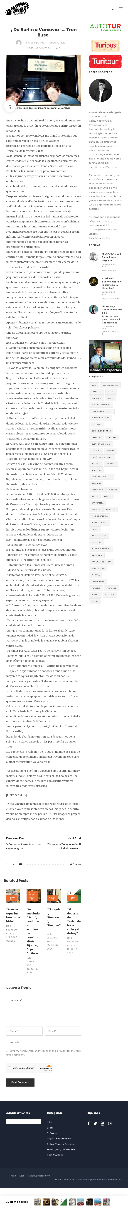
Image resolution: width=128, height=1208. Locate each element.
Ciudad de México (100, 418)
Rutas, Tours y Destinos (32, 896)
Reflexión (96, 542)
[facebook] (88, 1123)
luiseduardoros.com (39, 1175)
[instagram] (109, 1123)
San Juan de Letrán (101, 562)
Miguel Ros (97, 490)
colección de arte (101, 431)
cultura (112, 437)
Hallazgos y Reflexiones (61, 1149)
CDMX (110, 398)
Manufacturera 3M (101, 477)
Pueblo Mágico (99, 536)
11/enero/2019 (57, 42)
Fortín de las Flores (102, 457)
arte (94, 385)
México (107, 496)
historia (96, 464)
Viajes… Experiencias (59, 1138)
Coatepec (96, 424)
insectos (96, 470)
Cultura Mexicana (101, 444)
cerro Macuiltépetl (102, 411)
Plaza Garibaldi (100, 522)
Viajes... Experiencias (38, 47)
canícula (96, 398)
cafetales (97, 392)
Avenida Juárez (110, 385)
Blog (50, 1127)
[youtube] (102, 1123)
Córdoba (96, 450)
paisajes (110, 509)
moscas (113, 490)
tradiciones (98, 581)
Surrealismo (98, 568)
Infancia (111, 464)
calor (111, 392)
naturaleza (98, 503)
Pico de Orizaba (100, 516)
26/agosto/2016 (110, 298)
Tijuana (96, 575)
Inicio (50, 1122)
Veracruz (111, 588)
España (110, 450)
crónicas (97, 437)
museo (95, 496)
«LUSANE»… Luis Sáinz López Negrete (111, 257)
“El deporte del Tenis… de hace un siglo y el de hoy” (74, 921)
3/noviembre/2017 (110, 332)
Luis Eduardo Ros (34, 42)
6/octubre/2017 (110, 270)
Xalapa (95, 601)
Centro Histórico (101, 405)
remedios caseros (101, 549)
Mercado (96, 483)
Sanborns (97, 555)
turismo (96, 588)
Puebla (95, 529)
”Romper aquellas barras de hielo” (13, 915)
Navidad (96, 509)
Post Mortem (55, 1154)
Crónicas (12, 898)
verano (95, 594)
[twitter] (95, 1123)
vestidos (110, 594)
